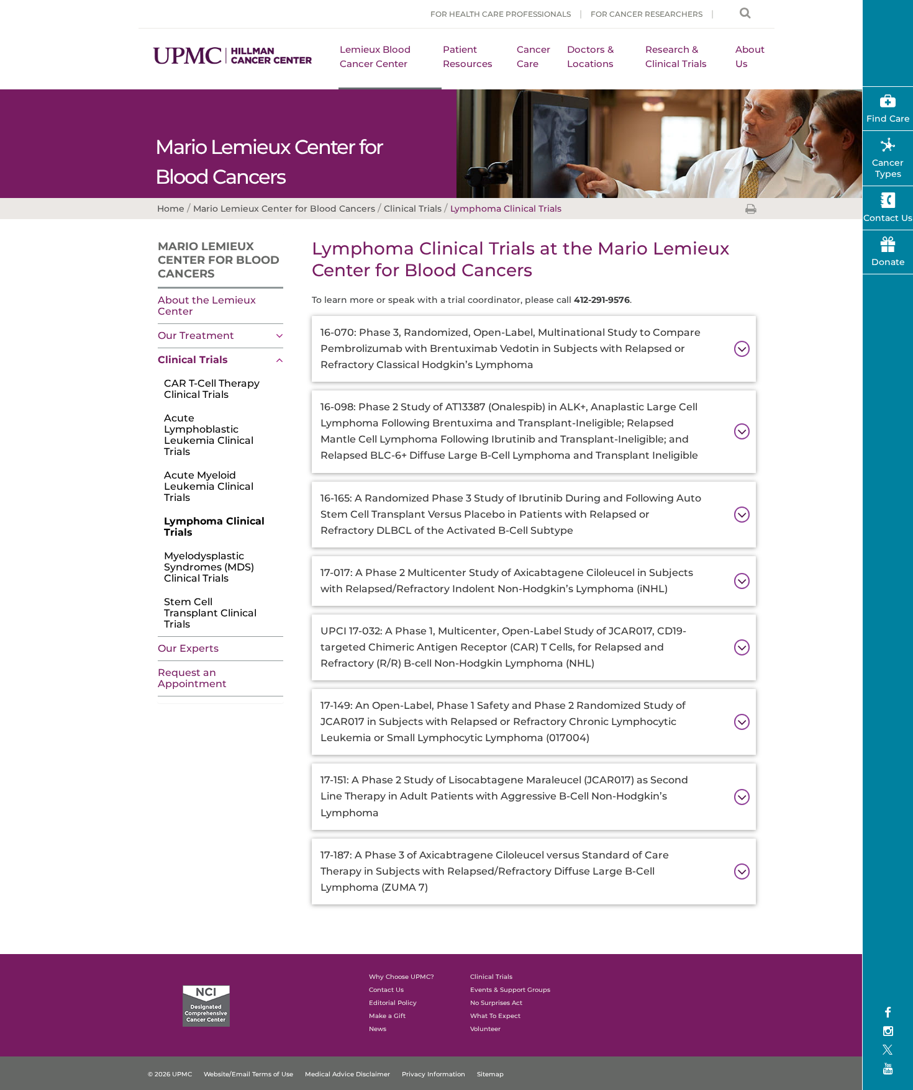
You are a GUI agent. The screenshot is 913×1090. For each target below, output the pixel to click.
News (377, 1029)
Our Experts (188, 648)
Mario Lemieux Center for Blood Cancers (218, 260)
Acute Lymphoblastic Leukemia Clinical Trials (208, 434)
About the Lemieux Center (207, 305)
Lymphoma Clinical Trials (214, 526)
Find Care (888, 118)
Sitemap (490, 1074)
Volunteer (485, 1029)
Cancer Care (533, 56)
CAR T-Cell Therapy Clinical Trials (212, 388)
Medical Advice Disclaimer (347, 1074)
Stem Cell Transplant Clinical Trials (210, 613)
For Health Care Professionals (500, 14)
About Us (750, 56)
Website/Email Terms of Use (248, 1074)
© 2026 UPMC (170, 1074)
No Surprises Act (496, 1003)
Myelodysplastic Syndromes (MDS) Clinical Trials (209, 567)
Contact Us (386, 990)
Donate (888, 262)
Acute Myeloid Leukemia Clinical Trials (208, 486)
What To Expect (495, 1016)
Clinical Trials (193, 360)
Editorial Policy (393, 1003)
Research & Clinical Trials (676, 56)
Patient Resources (468, 56)
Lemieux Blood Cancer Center (375, 56)
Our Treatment (196, 335)
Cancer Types (888, 168)
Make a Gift (387, 1016)
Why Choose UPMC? (401, 977)
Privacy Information (433, 1074)
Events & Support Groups (510, 990)
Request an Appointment (192, 678)
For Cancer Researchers (646, 14)
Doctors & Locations (590, 56)
